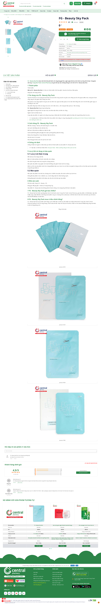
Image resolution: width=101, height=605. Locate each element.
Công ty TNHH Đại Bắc (81, 533)
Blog (70, 11)
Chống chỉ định (9, 88)
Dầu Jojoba (69, 52)
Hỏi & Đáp (50, 75)
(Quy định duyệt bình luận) (91, 463)
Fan (9, 585)
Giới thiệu (35, 572)
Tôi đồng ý (72, 565)
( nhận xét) (15, 474)
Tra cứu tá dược (47, 6)
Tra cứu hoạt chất (37, 6)
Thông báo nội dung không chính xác (41, 580)
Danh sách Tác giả (56, 582)
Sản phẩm (14, 11)
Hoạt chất (55, 11)
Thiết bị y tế (35, 11)
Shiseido (60, 533)
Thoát (77, 565)
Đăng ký (88, 3)
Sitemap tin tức (60, 584)
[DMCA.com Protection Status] (94, 600)
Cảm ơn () (20, 482)
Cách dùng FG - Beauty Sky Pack (12, 87)
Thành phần (8, 84)
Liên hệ (76, 11)
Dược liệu (42, 11)
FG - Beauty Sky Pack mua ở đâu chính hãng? (12, 99)
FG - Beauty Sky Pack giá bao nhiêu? (13, 97)
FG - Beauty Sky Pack (33, 81)
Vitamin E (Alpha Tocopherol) (62, 539)
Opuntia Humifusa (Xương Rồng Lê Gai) (79, 52)
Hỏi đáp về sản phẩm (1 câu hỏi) (17, 447)
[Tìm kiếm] (64, 3)
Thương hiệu (63, 11)
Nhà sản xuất (8, 95)
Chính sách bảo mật (65, 565)
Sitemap (54, 584)
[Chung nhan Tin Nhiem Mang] (90, 600)
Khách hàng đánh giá (13, 464)
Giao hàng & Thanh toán (57, 580)
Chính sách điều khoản (57, 572)
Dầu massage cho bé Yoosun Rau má (86, 525)
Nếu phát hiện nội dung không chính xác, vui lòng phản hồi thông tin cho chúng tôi (75, 60)
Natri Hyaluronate (63, 537)
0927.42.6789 (81, 574)
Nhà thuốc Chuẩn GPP (38, 576)
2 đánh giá (76, 22)
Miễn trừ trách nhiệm (38, 578)
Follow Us (7, 589)
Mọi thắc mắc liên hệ (78, 569)
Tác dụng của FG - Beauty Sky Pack (12, 85)
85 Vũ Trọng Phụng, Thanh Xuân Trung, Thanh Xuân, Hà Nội (85, 579)
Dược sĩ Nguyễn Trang (74, 64)
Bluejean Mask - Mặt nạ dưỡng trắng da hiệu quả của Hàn (62, 147)
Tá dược (49, 11)
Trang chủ (6, 11)
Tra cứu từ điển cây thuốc (25, 6)
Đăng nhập (77, 3)
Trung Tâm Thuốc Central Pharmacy (41, 82)
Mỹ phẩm (21, 11)
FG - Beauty (69, 44)
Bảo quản (9, 93)
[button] (49, 548)
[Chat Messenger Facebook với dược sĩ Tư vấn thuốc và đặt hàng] (65, 35)
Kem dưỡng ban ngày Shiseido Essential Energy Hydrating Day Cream (62, 525)
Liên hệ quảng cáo (37, 584)
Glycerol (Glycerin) (55, 537)
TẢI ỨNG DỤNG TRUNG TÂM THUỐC (81, 583)
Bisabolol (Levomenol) (92, 537)
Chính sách (55, 569)
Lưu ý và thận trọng (11, 92)
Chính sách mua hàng (57, 574)
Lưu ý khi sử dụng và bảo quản (12, 90)
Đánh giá (92, 75)
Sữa (28, 11)
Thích (11, 458)
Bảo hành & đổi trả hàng (57, 578)
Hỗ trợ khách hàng (38, 569)
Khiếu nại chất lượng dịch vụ (39, 582)
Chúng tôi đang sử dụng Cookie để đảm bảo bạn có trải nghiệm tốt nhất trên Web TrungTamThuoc (46, 565)
